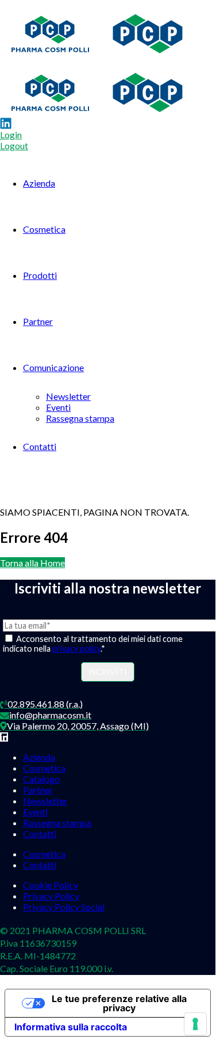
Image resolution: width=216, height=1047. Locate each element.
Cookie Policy (50, 884)
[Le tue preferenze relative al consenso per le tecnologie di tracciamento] (195, 1024)
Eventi (58, 407)
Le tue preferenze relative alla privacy (119, 1003)
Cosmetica (44, 229)
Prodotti (40, 275)
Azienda (39, 182)
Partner (38, 321)
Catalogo (41, 778)
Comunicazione (53, 367)
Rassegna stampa (80, 418)
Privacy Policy (51, 895)
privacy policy (76, 648)
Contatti (39, 446)
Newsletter (68, 396)
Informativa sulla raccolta (70, 1027)
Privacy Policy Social (64, 906)
